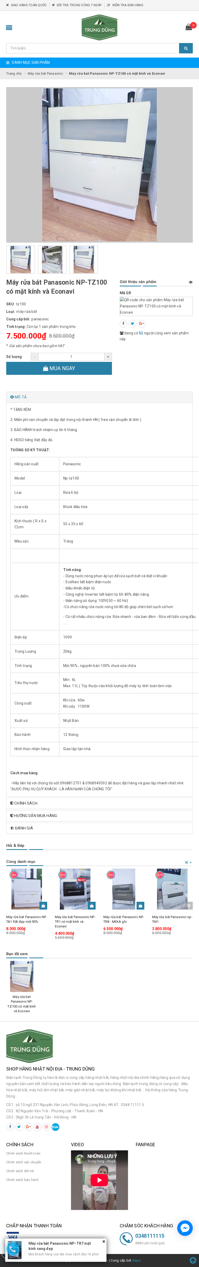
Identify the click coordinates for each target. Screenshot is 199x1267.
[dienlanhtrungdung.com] (99, 27)
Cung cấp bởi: (18, 319)
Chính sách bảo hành (22, 1180)
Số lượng (14, 357)
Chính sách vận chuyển (23, 1162)
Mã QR (125, 293)
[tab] (99, 397)
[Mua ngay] (43, 906)
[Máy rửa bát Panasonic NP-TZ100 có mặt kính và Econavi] (21, 976)
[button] (99, 397)
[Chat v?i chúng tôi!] (185, 1228)
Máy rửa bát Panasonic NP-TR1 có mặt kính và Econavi (75, 921)
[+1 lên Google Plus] (142, 324)
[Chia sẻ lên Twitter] (133, 324)
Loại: (10, 311)
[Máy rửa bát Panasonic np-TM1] (172, 889)
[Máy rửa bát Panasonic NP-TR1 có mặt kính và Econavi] (75, 889)
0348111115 (150, 1236)
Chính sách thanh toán (23, 1153)
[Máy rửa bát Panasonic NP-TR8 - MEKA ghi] (123, 889)
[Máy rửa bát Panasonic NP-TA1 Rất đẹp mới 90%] (26, 889)
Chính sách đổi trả (20, 1171)
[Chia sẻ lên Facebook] (123, 324)
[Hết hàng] (189, 906)
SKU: (10, 304)
